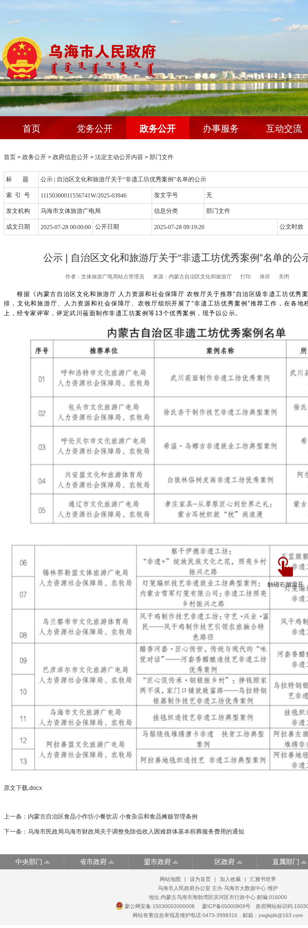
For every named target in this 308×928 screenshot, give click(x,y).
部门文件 (161, 157)
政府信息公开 (71, 157)
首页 (32, 128)
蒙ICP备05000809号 (226, 906)
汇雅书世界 (263, 879)
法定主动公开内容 (119, 157)
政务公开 (158, 128)
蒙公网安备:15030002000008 (160, 906)
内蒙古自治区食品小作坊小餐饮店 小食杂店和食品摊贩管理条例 (113, 816)
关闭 (284, 276)
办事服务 (221, 128)
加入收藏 (230, 879)
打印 (245, 276)
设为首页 (200, 879)
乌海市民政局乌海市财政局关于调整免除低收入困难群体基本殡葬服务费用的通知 (136, 831)
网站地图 (170, 879)
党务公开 (95, 128)
